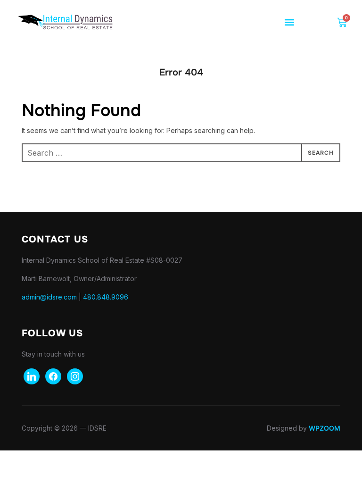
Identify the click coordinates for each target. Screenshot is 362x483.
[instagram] (75, 376)
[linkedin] (32, 376)
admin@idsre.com (49, 297)
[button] (289, 22)
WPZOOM (324, 428)
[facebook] (53, 376)
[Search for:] (181, 152)
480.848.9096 (105, 297)
